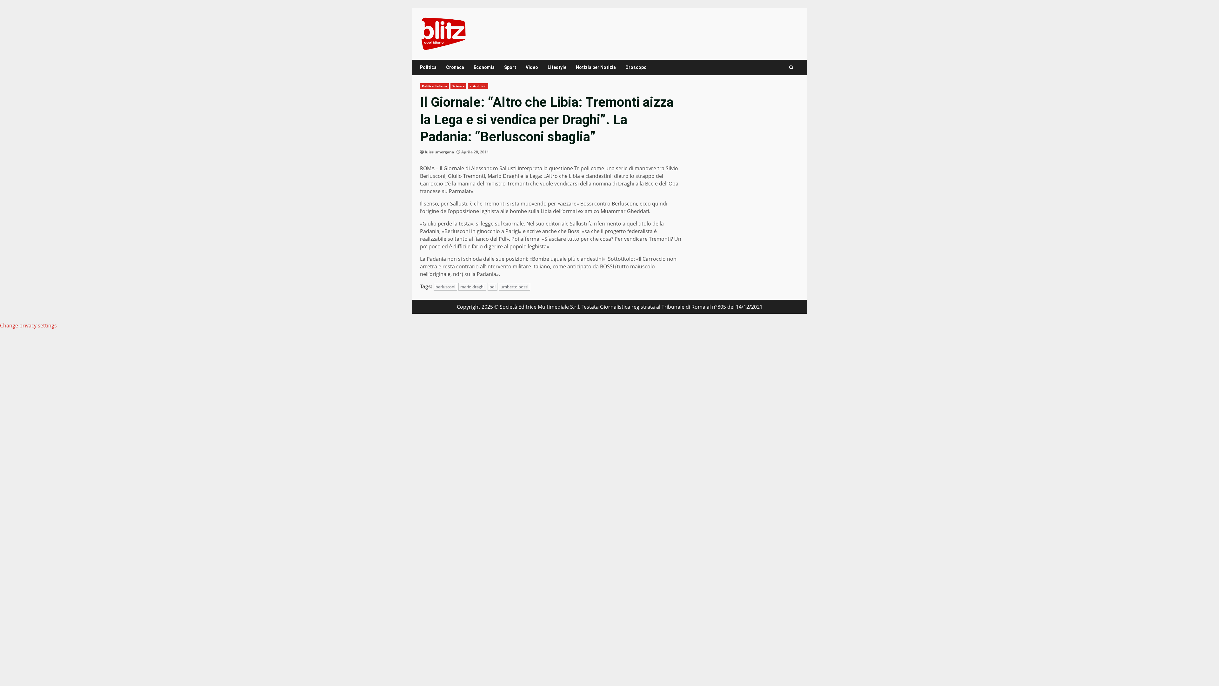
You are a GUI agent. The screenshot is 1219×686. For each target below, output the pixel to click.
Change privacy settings (28, 325)
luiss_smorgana (439, 152)
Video (532, 67)
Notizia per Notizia (596, 67)
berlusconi (445, 287)
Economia (484, 67)
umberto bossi (514, 287)
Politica (428, 67)
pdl (493, 287)
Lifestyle (557, 67)
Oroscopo (636, 67)
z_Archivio (478, 86)
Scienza (458, 86)
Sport (510, 67)
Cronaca (455, 67)
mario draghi (472, 287)
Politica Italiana (434, 86)
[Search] (791, 67)
